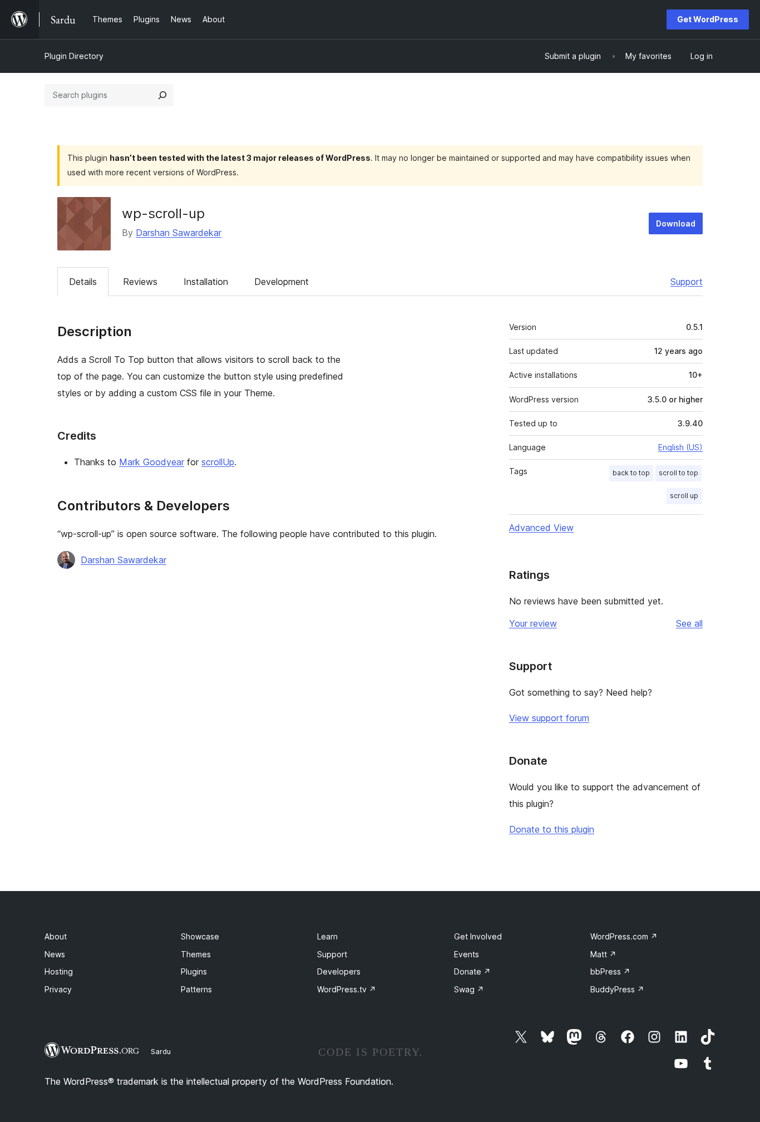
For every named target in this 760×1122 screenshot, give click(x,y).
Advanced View (541, 527)
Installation (206, 281)
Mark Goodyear (151, 462)
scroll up (684, 495)
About (56, 936)
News (55, 954)
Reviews (140, 281)
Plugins (194, 971)
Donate (472, 971)
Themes (196, 954)
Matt (603, 954)
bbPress (610, 971)
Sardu (161, 1051)
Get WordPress (707, 19)
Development (281, 281)
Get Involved (478, 936)
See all (689, 623)
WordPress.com (624, 936)
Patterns (196, 989)
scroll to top (678, 473)
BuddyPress (617, 989)
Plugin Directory (74, 56)
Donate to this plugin (551, 829)
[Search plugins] (162, 95)
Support (686, 281)
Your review (533, 623)
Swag (469, 989)
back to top (631, 473)
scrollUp (217, 462)
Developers (339, 971)
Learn (327, 936)
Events (466, 954)
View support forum (549, 718)
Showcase (200, 936)
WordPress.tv (346, 989)
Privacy (58, 989)
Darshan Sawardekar (178, 232)
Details (83, 281)
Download (675, 223)
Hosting (59, 971)
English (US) (680, 447)
